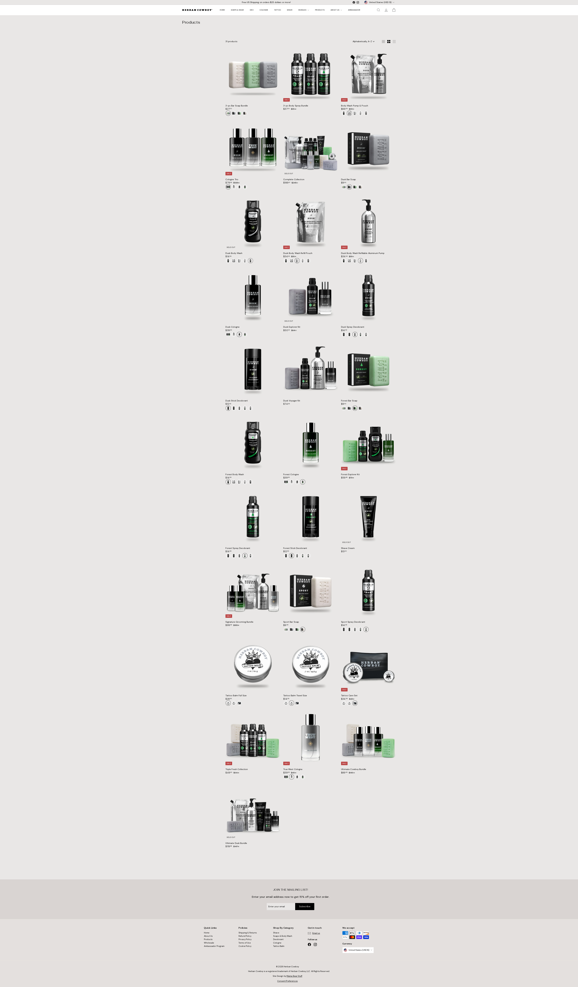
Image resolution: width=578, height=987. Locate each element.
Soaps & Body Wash (282, 936)
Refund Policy (245, 936)
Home (222, 10)
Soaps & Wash (237, 10)
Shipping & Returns (248, 932)
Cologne (263, 10)
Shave (289, 10)
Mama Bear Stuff (294, 976)
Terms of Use (245, 943)
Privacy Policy (245, 939)
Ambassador (354, 10)
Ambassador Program (214, 946)
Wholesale (209, 943)
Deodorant (278, 939)
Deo (251, 10)
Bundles (302, 10)
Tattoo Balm (278, 946)
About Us (335, 10)
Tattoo (277, 10)
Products (320, 10)
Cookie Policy (245, 946)
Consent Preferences (287, 981)
